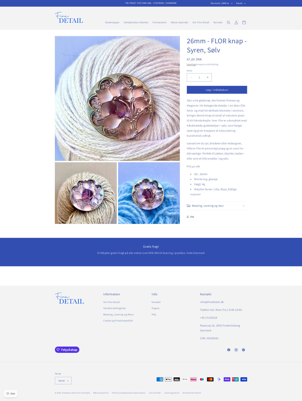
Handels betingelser (114, 308)
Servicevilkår (155, 393)
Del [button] (192, 216)
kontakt (156, 302)
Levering (191, 64)
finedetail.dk (68, 393)
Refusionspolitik (100, 393)
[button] (228, 22)
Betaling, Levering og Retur (118, 314)
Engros (156, 308)
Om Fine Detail (111, 302)
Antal (189, 70)
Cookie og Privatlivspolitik (118, 320)
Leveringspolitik (171, 393)
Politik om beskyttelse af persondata (129, 393)
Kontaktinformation (192, 393)
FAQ (154, 314)
